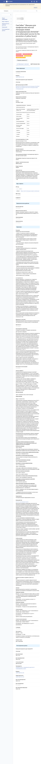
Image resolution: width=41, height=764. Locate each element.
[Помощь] (34, 1)
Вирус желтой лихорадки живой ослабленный (30, 191)
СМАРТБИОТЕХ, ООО (20, 77)
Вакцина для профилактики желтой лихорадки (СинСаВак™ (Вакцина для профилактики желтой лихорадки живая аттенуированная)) (28, 87)
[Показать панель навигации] (4, 1)
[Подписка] (32, 1)
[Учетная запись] (37, 1)
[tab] (23, 64)
